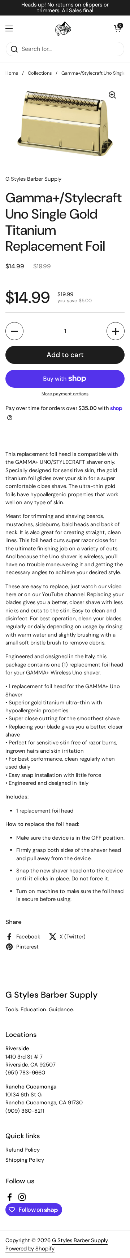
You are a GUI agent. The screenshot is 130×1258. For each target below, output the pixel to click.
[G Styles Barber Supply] (63, 28)
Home (11, 73)
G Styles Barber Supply (80, 1240)
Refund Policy (22, 1149)
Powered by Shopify (30, 1248)
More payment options (65, 394)
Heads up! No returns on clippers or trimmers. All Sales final (65, 8)
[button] (117, 28)
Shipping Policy (24, 1160)
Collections (40, 73)
